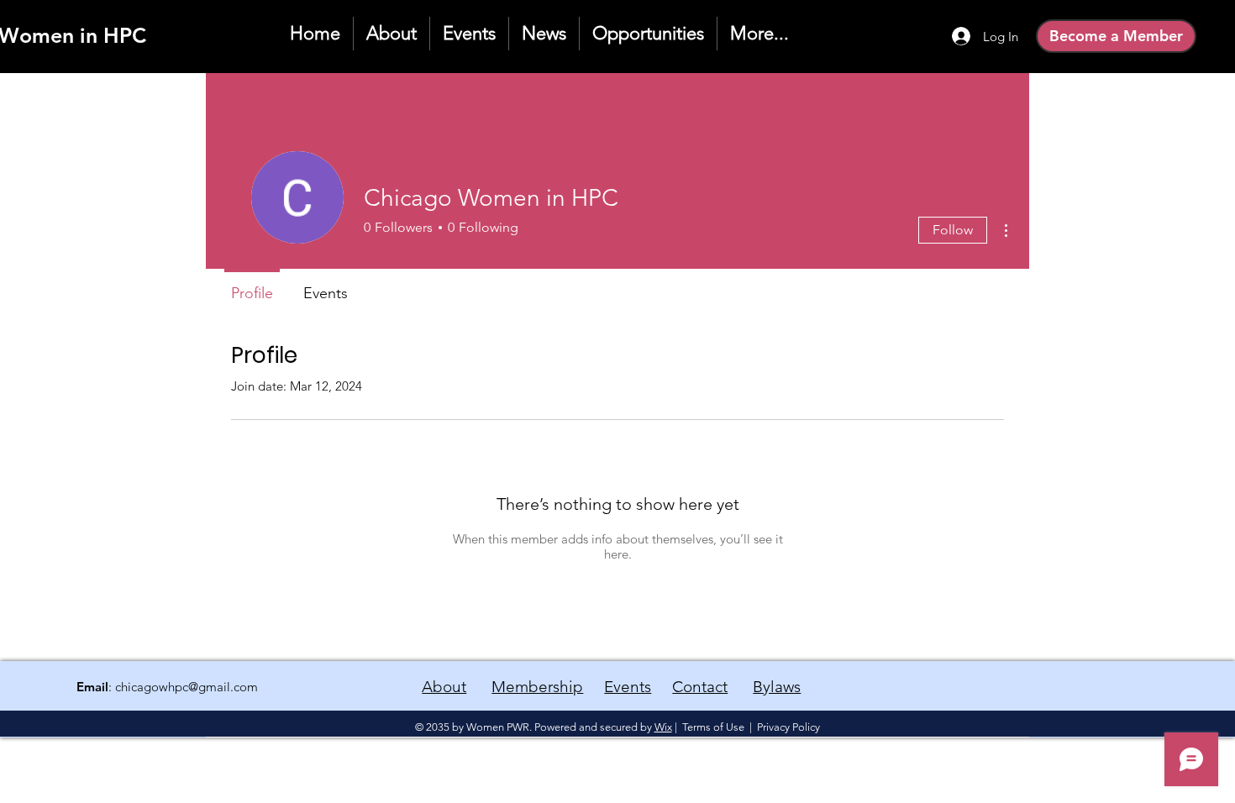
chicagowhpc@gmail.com (186, 687)
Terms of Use (713, 727)
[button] (648, 33)
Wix (663, 727)
